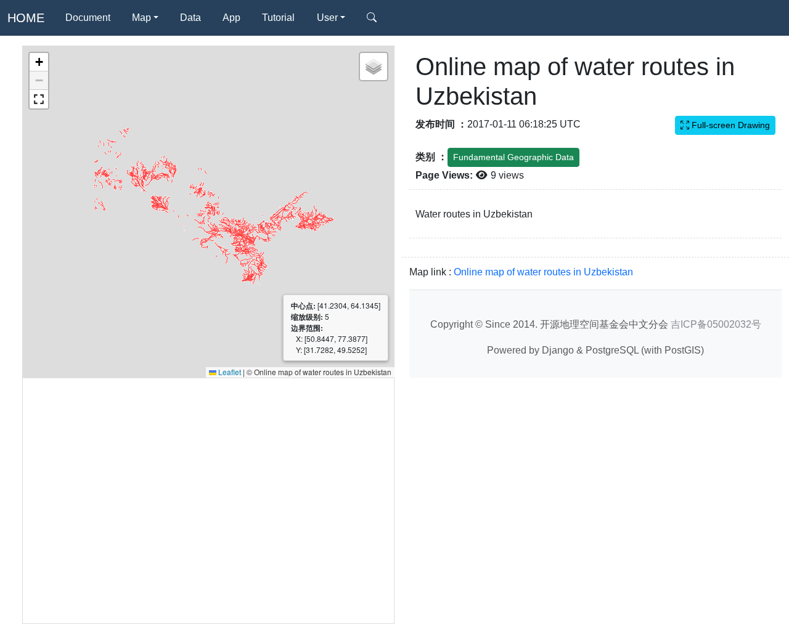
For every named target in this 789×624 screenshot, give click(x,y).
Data (190, 17)
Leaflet (228, 372)
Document (87, 17)
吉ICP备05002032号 (716, 324)
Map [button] (141, 17)
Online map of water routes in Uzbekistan (543, 271)
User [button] (327, 17)
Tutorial (278, 17)
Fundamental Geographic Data (513, 157)
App (231, 17)
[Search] (372, 18)
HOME (25, 18)
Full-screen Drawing (729, 125)
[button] (39, 62)
